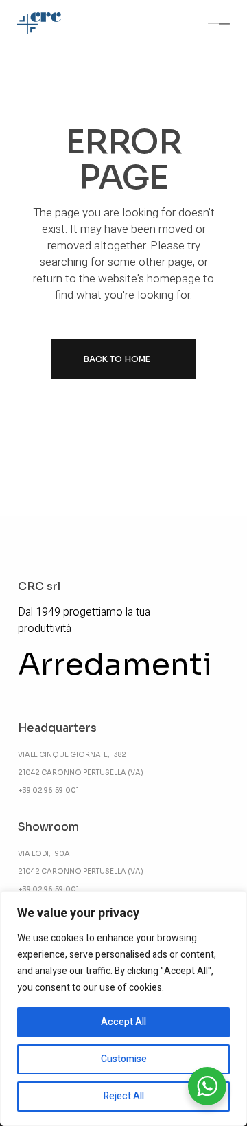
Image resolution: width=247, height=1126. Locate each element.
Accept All (123, 1022)
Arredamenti (115, 664)
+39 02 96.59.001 (48, 790)
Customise (124, 1059)
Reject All (124, 1096)
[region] (123, 1008)
